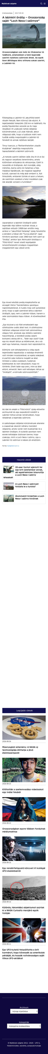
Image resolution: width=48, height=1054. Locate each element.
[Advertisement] (24, 91)
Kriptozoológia (7, 13)
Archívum (24, 1007)
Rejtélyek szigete (9, 3)
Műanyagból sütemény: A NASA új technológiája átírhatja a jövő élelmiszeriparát (20, 750)
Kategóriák (24, 1022)
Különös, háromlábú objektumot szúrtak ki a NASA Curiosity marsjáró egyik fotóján (23, 910)
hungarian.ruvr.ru (13, 446)
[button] (41, 3)
